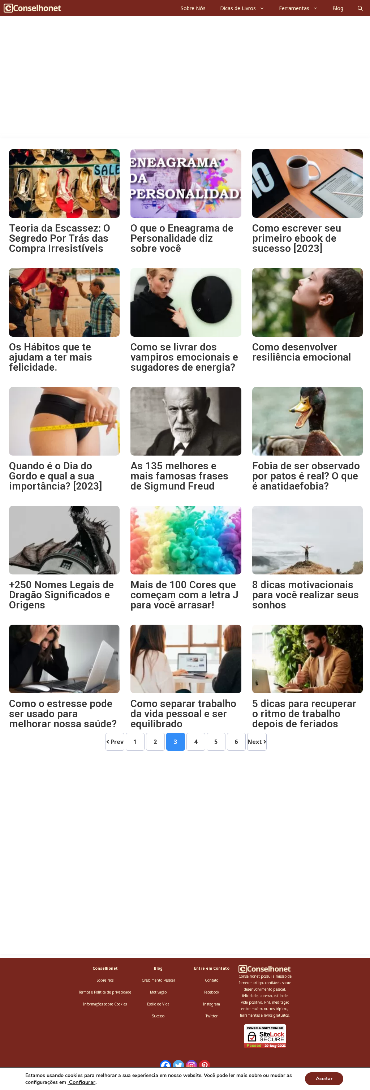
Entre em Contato (211, 968)
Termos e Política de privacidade (105, 992)
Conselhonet (105, 968)
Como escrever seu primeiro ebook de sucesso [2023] (296, 238)
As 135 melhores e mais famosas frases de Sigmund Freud (179, 476)
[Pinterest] (204, 1066)
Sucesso (158, 1015)
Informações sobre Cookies (105, 1004)
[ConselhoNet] (35, 8)
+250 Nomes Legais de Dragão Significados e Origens (61, 595)
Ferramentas (294, 8)
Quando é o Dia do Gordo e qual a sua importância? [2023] (55, 476)
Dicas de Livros (238, 8)
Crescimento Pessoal (158, 980)
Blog (337, 8)
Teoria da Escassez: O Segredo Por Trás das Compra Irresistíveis (59, 238)
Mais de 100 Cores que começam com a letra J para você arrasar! (184, 595)
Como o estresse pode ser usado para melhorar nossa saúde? (63, 714)
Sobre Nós (193, 8)
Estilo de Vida (158, 1004)
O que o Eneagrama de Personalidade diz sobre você (181, 238)
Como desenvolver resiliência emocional (301, 352)
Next (255, 742)
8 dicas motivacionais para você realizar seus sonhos (305, 595)
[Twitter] (178, 1066)
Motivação (158, 992)
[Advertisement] (185, 84)
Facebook (211, 992)
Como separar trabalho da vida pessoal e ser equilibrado (183, 714)
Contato (211, 980)
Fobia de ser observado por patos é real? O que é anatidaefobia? (306, 476)
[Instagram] (191, 1066)
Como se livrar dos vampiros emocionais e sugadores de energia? (184, 357)
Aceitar (324, 1078)
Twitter (212, 1015)
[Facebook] (165, 1066)
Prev (116, 742)
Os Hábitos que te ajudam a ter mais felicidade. (50, 357)
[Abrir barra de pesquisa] (360, 8)
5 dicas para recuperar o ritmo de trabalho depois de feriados (304, 714)
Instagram (211, 1004)
